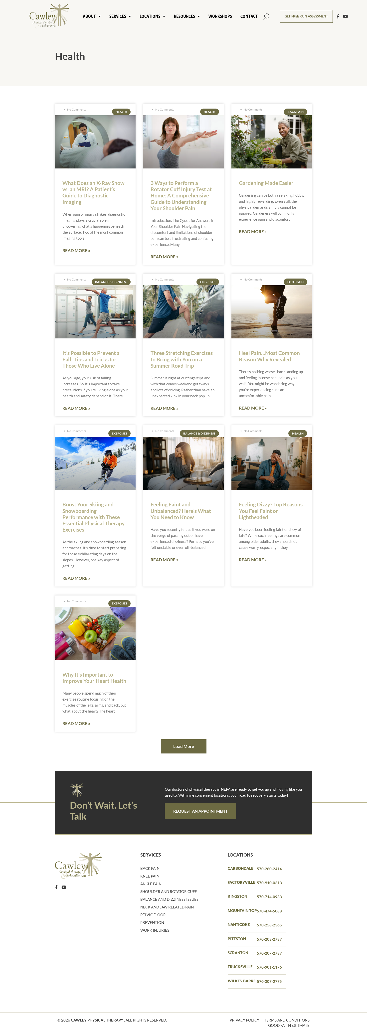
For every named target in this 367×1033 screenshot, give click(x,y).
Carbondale (240, 868)
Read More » (76, 250)
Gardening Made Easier (266, 183)
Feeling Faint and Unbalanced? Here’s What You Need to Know (181, 510)
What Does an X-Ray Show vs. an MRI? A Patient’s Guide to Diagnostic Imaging (93, 192)
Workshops (220, 16)
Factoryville (241, 882)
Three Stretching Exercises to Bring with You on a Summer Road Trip (182, 359)
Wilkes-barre (241, 981)
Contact (249, 16)
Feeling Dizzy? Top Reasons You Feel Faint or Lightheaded (271, 510)
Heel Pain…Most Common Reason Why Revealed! (269, 356)
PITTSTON (237, 938)
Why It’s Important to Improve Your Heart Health (94, 677)
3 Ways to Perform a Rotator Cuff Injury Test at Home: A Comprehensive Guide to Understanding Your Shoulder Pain (181, 195)
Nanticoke (239, 924)
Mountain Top (242, 910)
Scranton (238, 952)
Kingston (237, 896)
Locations (150, 16)
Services (117, 16)
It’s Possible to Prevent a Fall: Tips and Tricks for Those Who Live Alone (91, 359)
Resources (184, 16)
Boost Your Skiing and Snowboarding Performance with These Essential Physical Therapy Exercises (93, 517)
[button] (266, 16)
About (89, 16)
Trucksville (240, 966)
